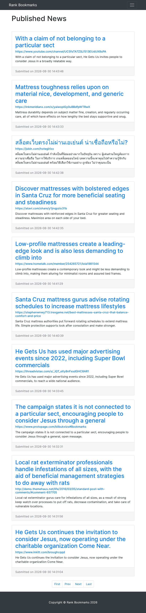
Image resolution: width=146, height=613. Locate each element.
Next (78, 584)
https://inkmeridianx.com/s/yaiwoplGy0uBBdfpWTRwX (52, 107)
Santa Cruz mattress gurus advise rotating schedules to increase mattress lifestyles (72, 303)
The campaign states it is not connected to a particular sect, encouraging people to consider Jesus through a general (73, 413)
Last (89, 584)
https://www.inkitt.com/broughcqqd (40, 552)
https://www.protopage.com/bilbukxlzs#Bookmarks (50, 426)
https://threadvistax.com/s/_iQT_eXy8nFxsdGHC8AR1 (52, 371)
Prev (68, 584)
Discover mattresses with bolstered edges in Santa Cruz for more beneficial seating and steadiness (72, 195)
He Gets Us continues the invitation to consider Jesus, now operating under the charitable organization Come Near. (70, 539)
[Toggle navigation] (132, 5)
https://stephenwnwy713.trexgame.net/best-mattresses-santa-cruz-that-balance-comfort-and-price (72, 314)
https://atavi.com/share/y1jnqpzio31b (41, 208)
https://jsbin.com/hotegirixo (34, 148)
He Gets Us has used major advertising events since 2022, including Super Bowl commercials (70, 358)
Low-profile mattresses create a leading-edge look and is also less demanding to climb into (70, 250)
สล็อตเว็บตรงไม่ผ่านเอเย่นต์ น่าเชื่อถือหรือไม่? (71, 142)
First (57, 584)
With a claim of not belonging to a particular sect (60, 42)
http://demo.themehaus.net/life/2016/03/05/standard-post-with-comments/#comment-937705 (60, 490)
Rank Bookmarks (23, 5)
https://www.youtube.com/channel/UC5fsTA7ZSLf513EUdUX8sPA (60, 51)
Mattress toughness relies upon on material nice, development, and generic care (69, 94)
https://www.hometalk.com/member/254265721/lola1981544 (57, 263)
